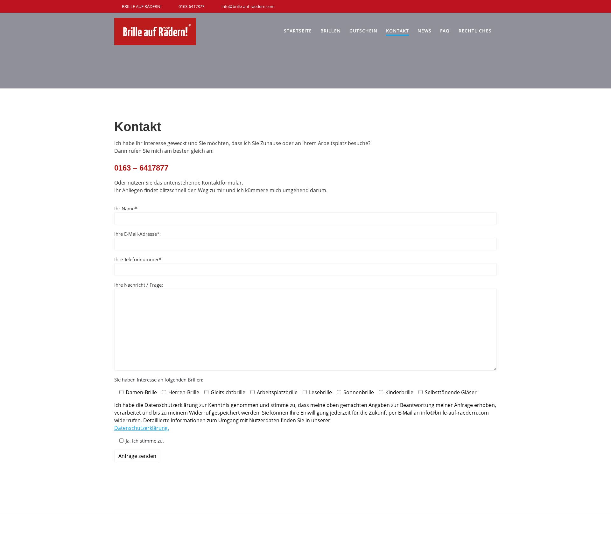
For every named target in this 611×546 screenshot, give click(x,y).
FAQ (445, 31)
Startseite (298, 31)
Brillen (330, 31)
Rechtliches (475, 31)
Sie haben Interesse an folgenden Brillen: (158, 379)
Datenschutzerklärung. (141, 427)
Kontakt (397, 31)
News (425, 31)
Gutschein (363, 31)
